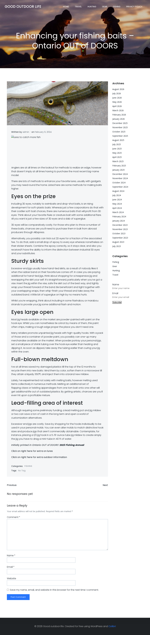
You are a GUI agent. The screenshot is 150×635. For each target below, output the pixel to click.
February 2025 (119, 165)
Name (11, 555)
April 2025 (117, 157)
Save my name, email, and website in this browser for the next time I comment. (54, 590)
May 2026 (117, 102)
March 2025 (118, 161)
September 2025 (120, 135)
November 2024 (120, 178)
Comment (13, 517)
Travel (78, 6)
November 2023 (120, 229)
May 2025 (117, 152)
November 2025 (120, 127)
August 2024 (118, 191)
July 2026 (116, 93)
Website (11, 578)
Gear (104, 6)
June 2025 (117, 148)
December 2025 (120, 123)
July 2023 (116, 246)
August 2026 (118, 89)
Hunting (92, 6)
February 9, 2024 (43, 132)
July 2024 (116, 195)
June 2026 (117, 97)
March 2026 (118, 110)
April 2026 (117, 106)
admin (26, 132)
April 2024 (117, 208)
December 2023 (120, 225)
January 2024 (118, 220)
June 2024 (117, 199)
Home (66, 6)
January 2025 (118, 169)
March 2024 (118, 212)
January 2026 (118, 118)
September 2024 (120, 186)
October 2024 (118, 182)
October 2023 (118, 233)
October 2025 (118, 131)
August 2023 (118, 242)
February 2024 (119, 216)
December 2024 (120, 174)
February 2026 (119, 114)
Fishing (116, 6)
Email (11, 567)
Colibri (112, 626)
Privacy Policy (134, 6)
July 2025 (116, 144)
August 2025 (118, 140)
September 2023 (120, 237)
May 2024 (117, 203)
